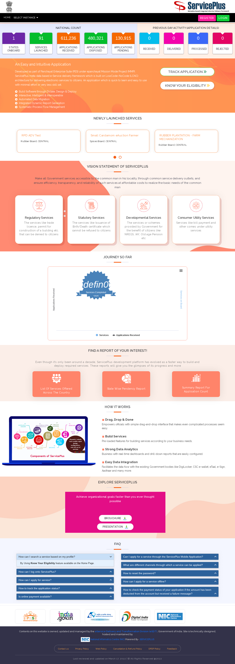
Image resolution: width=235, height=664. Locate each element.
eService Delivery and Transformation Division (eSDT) (126, 631)
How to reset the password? (139, 573)
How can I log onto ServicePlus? (37, 571)
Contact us (63, 648)
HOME (7, 17)
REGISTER (207, 18)
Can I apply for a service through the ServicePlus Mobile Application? (163, 556)
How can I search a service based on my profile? (47, 556)
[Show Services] (102, 335)
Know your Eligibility (186, 85)
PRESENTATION (113, 526)
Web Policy (101, 648)
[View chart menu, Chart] (181, 271)
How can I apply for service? (35, 580)
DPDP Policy (154, 648)
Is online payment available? (35, 596)
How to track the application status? (39, 588)
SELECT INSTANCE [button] (25, 17)
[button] (115, 157)
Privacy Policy (82, 648)
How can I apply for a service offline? (144, 581)
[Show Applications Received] (126, 335)
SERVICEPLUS (147, 639)
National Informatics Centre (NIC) (107, 639)
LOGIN (223, 18)
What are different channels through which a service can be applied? (163, 564)
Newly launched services (117, 118)
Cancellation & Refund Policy (127, 648)
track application (186, 72)
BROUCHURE (113, 518)
